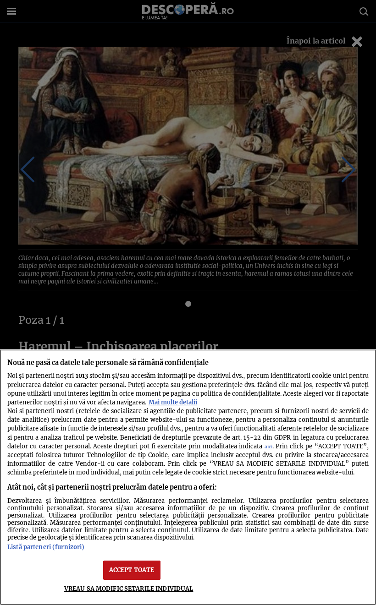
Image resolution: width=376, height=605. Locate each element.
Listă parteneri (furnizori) (45, 546)
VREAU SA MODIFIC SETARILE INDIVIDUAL (129, 588)
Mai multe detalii (173, 402)
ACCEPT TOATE (132, 569)
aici (268, 447)
